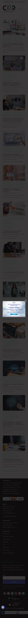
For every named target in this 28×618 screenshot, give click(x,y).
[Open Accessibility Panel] (3, 607)
